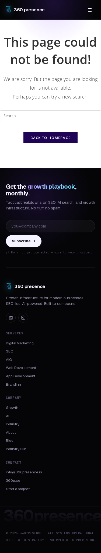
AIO (9, 359)
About (11, 432)
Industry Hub (16, 448)
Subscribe (21, 241)
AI (7, 415)
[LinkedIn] (11, 318)
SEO (9, 351)
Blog (9, 440)
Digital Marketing (20, 343)
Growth (12, 407)
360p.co (13, 480)
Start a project (18, 488)
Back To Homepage (50, 137)
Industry (12, 424)
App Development (20, 376)
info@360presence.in (24, 472)
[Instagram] (23, 318)
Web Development (21, 367)
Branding (13, 384)
